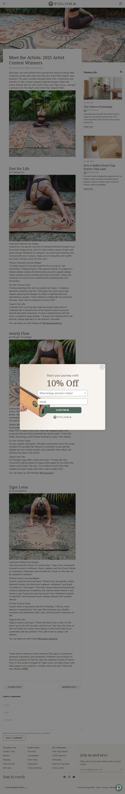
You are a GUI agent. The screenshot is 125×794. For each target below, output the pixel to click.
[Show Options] (85, 393)
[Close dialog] (102, 367)
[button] (118, 787)
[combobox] (62, 393)
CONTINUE (62, 410)
